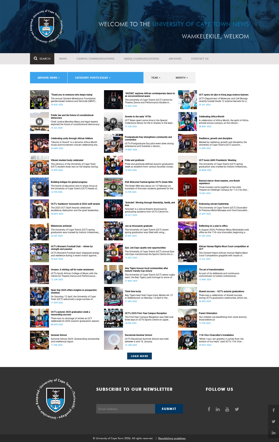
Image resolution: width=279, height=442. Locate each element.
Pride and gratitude (134, 160)
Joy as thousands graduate (138, 226)
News (63, 58)
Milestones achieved (61, 226)
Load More (139, 356)
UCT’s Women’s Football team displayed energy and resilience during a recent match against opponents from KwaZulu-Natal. (75, 254)
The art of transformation (211, 269)
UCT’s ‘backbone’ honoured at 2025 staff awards (75, 204)
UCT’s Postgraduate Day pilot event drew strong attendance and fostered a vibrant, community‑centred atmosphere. (149, 145)
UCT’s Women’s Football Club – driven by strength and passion (72, 247)
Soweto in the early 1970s (138, 116)
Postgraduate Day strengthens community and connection (148, 138)
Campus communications (95, 58)
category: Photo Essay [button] (92, 77)
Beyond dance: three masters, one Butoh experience (219, 182)
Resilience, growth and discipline (215, 138)
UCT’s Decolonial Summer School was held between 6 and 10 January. (147, 340)
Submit (169, 409)
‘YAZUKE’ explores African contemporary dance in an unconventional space (150, 94)
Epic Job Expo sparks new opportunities (145, 247)
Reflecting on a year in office (213, 226)
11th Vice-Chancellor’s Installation (216, 335)
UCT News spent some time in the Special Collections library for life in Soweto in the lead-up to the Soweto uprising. (149, 121)
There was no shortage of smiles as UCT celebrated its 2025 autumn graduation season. (75, 319)
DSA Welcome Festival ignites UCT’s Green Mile (149, 182)
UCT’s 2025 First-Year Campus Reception (146, 313)
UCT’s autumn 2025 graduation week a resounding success (70, 313)
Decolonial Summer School (138, 335)
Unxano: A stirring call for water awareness (72, 269)
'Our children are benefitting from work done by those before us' (223, 318)
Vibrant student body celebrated (67, 160)
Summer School (59, 335)
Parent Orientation (208, 313)
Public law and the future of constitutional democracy (72, 116)
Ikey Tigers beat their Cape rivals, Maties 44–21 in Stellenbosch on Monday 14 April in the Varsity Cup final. (149, 296)
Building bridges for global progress (69, 182)
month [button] (181, 77)
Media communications (141, 58)
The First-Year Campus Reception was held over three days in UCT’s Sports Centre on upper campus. (149, 318)
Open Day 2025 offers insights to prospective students (74, 291)
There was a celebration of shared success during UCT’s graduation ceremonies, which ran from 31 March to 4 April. (223, 296)
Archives (175, 58)
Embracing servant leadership (214, 204)
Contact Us (200, 58)
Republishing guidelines (171, 438)
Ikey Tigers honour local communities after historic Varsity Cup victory (146, 269)
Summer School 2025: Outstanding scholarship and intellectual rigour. (75, 340)
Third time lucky (133, 291)
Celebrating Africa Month (211, 116)
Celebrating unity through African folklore (72, 138)
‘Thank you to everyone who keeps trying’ (72, 94)
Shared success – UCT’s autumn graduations (221, 291)
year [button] (154, 77)
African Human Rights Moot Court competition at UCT (224, 247)
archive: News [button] (48, 77)
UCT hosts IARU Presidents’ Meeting (217, 160)
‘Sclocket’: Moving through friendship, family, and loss (150, 204)
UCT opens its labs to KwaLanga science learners (223, 94)
